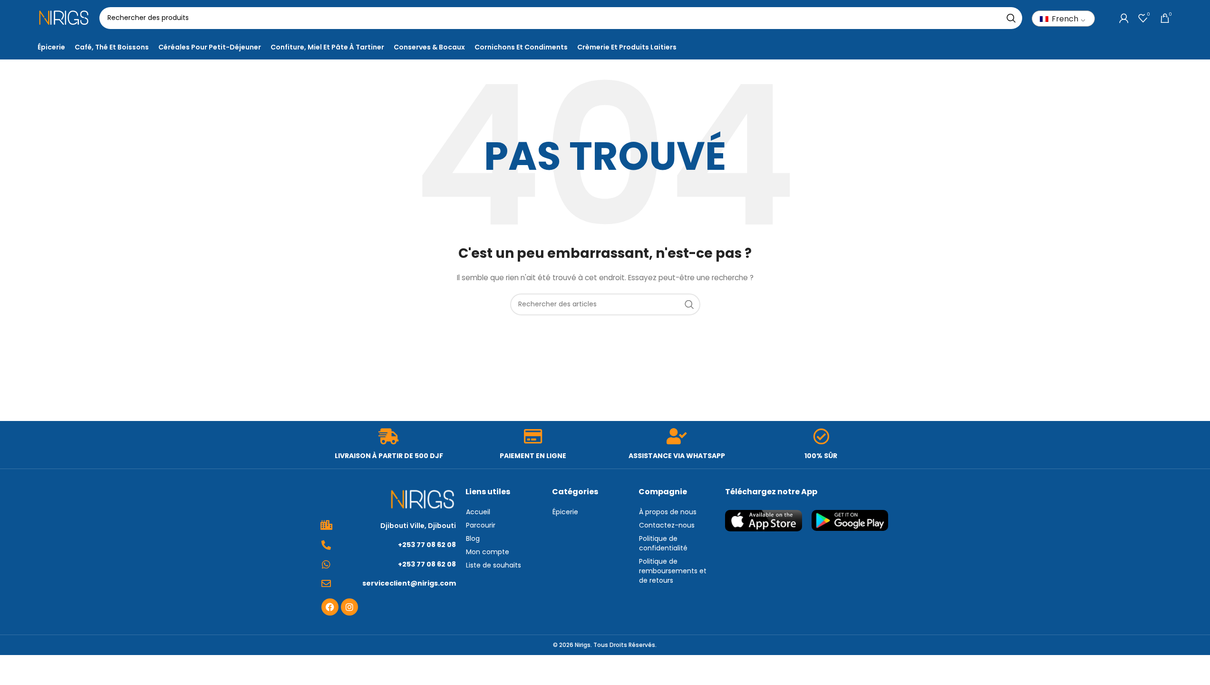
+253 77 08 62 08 (427, 544)
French (1064, 18)
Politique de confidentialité (663, 543)
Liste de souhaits (493, 565)
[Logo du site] (64, 17)
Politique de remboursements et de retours (673, 571)
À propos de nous (668, 512)
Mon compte (487, 552)
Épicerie (565, 512)
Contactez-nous (667, 525)
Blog (473, 538)
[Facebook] (330, 607)
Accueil (478, 512)
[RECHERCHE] (1011, 18)
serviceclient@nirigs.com (409, 583)
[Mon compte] (1123, 18)
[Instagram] (349, 607)
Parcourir (480, 525)
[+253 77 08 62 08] (326, 545)
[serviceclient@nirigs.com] (326, 583)
